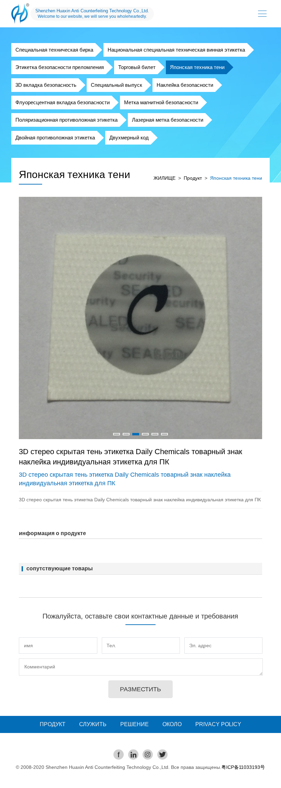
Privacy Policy (218, 724)
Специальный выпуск (116, 85)
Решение (134, 724)
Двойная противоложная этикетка (55, 137)
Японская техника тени (197, 67)
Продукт (193, 178)
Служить (93, 724)
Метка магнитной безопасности (161, 102)
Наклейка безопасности (185, 85)
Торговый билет (137, 67)
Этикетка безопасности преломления (59, 67)
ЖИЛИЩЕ (164, 178)
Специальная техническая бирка (54, 50)
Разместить (140, 689)
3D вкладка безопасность (45, 85)
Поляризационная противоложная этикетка (66, 120)
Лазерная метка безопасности (167, 120)
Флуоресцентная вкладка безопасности (62, 102)
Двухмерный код (129, 137)
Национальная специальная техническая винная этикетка (176, 50)
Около (172, 724)
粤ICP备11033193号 (243, 767)
